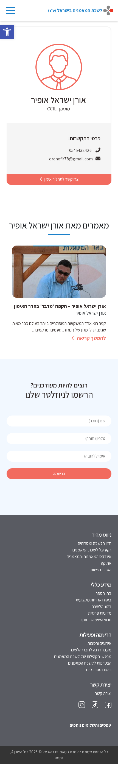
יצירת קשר (103, 693)
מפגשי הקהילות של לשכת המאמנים (82, 656)
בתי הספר (103, 593)
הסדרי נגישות (101, 570)
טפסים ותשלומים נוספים (90, 725)
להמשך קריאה (91, 338)
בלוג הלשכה (101, 606)
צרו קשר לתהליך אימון (60, 179)
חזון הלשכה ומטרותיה (94, 543)
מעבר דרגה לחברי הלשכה (90, 650)
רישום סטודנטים (98, 670)
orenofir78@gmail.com (71, 159)
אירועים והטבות (99, 643)
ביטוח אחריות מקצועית (93, 600)
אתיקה (106, 563)
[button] (7, 32)
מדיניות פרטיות (99, 613)
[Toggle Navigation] (10, 10)
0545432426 (80, 150)
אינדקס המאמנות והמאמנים (89, 556)
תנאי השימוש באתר (95, 620)
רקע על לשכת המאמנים (91, 550)
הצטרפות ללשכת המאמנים (89, 663)
